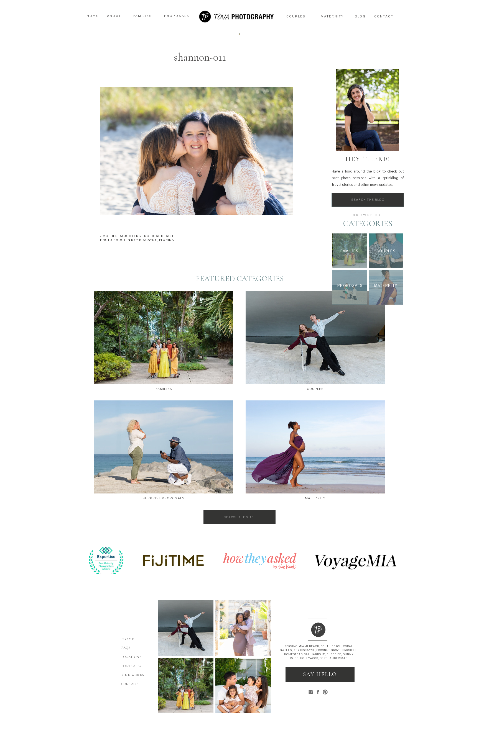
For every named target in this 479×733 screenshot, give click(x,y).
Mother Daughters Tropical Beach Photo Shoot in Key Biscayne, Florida (137, 238)
